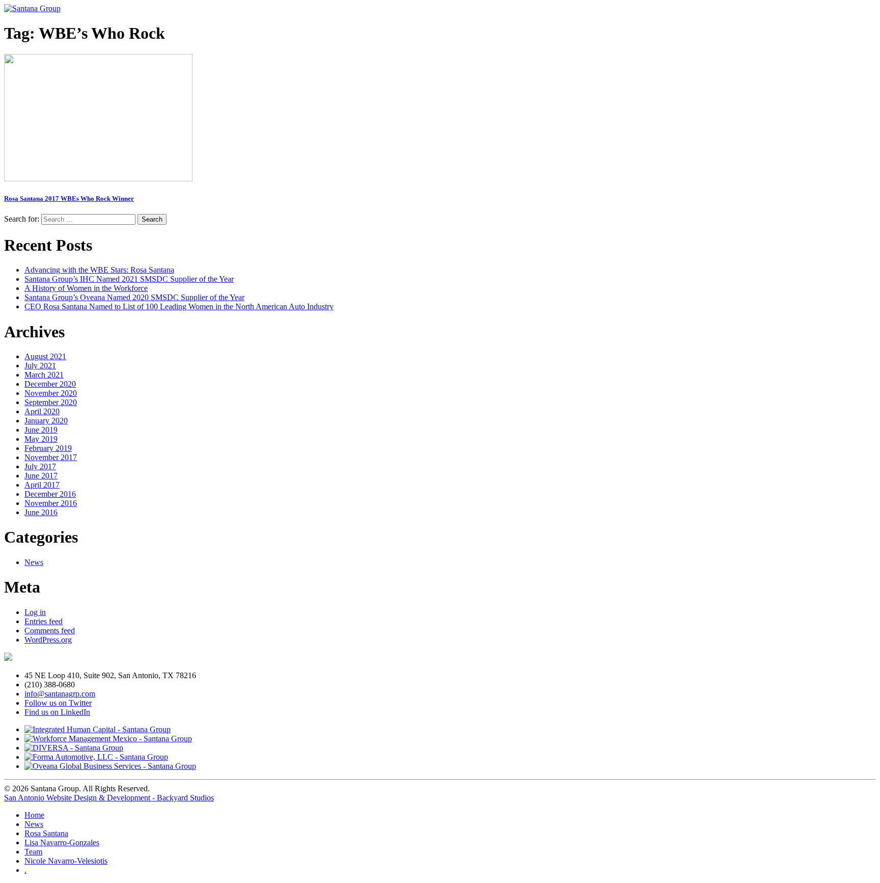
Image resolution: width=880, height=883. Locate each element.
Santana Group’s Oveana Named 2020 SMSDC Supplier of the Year (134, 297)
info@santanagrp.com (59, 693)
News (33, 562)
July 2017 (40, 466)
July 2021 (40, 365)
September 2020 (50, 402)
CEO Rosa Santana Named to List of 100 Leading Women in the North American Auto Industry (179, 306)
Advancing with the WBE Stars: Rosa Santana (99, 269)
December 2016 (50, 494)
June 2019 (41, 429)
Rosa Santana (46, 833)
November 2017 (50, 457)
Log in (35, 612)
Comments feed (49, 630)
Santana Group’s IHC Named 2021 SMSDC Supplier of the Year (129, 279)
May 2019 (41, 439)
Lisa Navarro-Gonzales (61, 842)
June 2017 (41, 475)
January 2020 (46, 420)
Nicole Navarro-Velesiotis (65, 861)
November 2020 (50, 393)
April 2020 (42, 411)
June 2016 (41, 512)
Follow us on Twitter (58, 703)
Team (33, 851)
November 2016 (50, 503)
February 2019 (48, 448)
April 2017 (42, 484)
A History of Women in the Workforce (86, 288)
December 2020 (50, 384)
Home (34, 815)
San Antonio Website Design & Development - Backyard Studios (109, 797)
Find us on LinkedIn (57, 712)
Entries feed (43, 621)
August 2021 (45, 356)
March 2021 (44, 374)
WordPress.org (48, 639)
